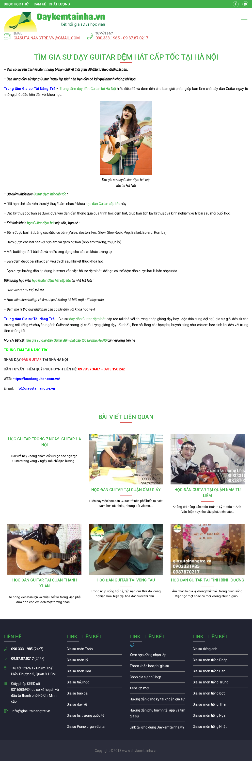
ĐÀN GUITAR (31, 360)
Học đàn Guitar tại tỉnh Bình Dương (207, 580)
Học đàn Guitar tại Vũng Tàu (126, 580)
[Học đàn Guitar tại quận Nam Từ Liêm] (208, 459)
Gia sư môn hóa (94, 672)
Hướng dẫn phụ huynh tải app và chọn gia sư (157, 714)
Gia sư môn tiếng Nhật (220, 728)
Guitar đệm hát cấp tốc (49, 194)
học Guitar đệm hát (40, 223)
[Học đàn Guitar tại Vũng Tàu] (126, 549)
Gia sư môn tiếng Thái (220, 705)
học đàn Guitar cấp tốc (103, 204)
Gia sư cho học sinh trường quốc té (94, 716)
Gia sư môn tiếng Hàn (220, 672)
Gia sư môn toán (94, 650)
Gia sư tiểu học (94, 683)
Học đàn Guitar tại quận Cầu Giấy (126, 489)
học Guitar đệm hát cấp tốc (51, 280)
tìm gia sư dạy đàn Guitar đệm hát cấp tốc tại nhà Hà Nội (67, 340)
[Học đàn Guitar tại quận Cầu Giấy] (126, 459)
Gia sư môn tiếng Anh (220, 650)
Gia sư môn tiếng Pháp (220, 661)
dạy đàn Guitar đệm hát (87, 319)
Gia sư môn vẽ (94, 705)
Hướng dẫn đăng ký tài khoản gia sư (157, 700)
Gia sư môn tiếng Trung (220, 683)
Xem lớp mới (157, 689)
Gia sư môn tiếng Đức (220, 694)
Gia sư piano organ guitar (94, 728)
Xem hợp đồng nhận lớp (157, 656)
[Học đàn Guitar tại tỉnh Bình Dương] (208, 549)
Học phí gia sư (157, 667)
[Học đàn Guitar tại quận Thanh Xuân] (44, 549)
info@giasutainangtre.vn (31, 711)
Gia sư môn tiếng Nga (157, 728)
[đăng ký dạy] (54, 22)
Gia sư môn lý (94, 661)
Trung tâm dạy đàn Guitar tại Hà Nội (88, 89)
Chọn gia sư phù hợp (157, 678)
